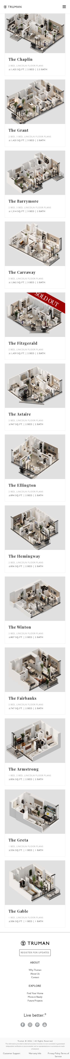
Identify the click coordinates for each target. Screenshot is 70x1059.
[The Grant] (40, 104)
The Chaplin (21, 59)
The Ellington (22, 485)
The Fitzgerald (23, 343)
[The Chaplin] (40, 33)
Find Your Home (35, 993)
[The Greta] (40, 813)
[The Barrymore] (40, 175)
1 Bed (12, 776)
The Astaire (20, 414)
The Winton (20, 626)
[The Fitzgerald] (40, 317)
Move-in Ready (35, 997)
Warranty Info (35, 1053)
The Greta (18, 839)
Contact (35, 977)
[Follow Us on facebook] (23, 1025)
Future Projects (35, 1001)
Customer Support (11, 1053)
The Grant (19, 130)
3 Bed (19, 137)
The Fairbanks (23, 698)
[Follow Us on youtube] (44, 1025)
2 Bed (12, 66)
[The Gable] (40, 885)
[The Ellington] (40, 459)
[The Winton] (40, 601)
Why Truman (35, 970)
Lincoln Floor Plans (29, 66)
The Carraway (22, 272)
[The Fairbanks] (40, 672)
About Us (35, 974)
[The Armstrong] (40, 743)
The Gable (18, 911)
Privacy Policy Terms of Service (58, 1055)
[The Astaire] (40, 388)
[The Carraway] (40, 246)
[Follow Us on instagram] (30, 1025)
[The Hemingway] (40, 530)
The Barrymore (24, 201)
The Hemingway (24, 556)
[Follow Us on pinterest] (37, 1025)
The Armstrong (24, 769)
